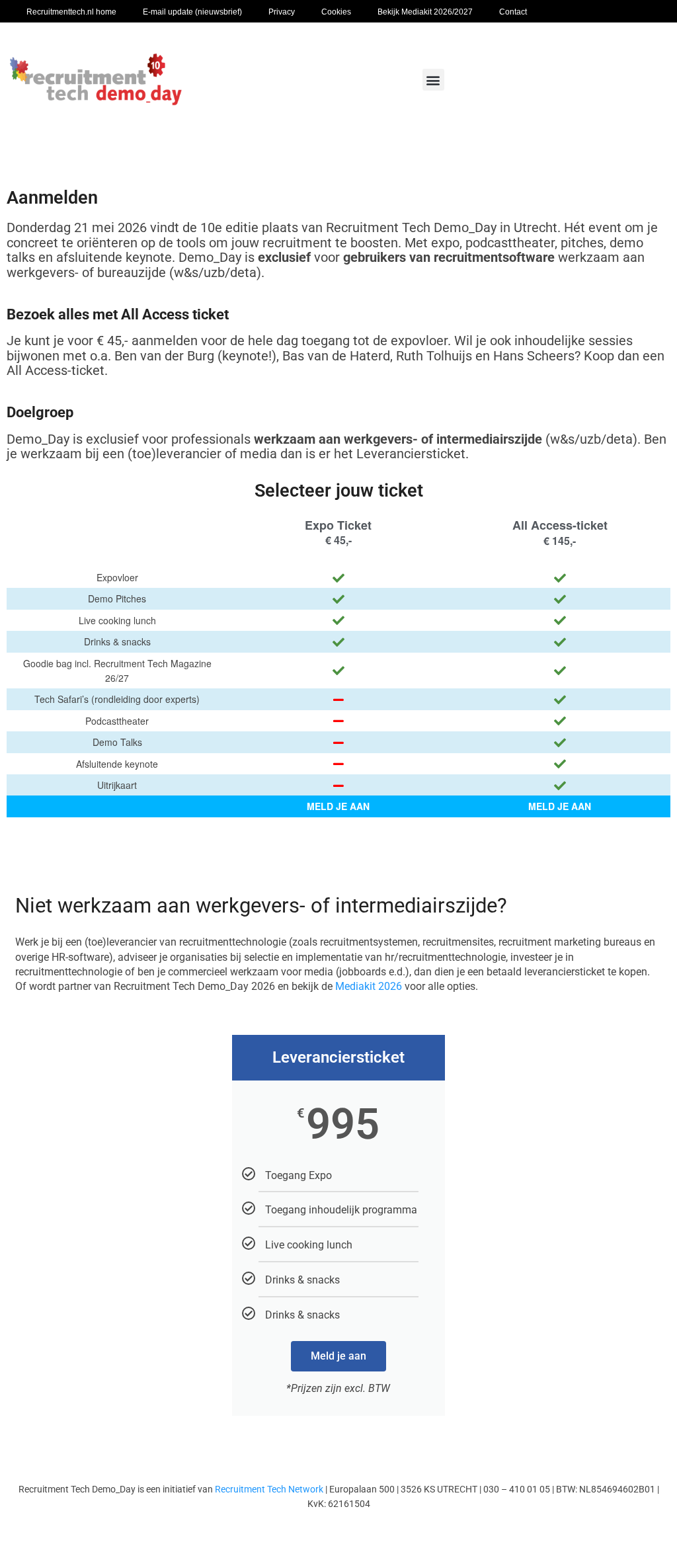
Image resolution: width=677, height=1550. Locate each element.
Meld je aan (338, 1356)
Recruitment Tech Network (269, 1489)
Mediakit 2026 (368, 986)
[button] (433, 80)
